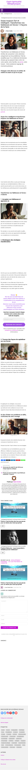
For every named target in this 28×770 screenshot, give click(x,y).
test (3, 745)
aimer (3, 729)
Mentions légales (4, 722)
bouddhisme (9, 732)
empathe (9, 734)
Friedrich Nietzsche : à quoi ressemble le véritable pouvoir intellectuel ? (12, 548)
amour (8, 729)
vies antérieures (9, 745)
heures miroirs (5, 736)
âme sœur (13, 747)
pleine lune (19, 738)
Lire (3, 526)
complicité (22, 732)
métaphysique (21, 736)
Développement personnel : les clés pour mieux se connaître (13, 519)
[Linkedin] (13, 460)
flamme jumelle (22, 734)
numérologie (4, 738)
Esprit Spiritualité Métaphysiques (14, 3)
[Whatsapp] (23, 460)
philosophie (12, 738)
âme (24, 745)
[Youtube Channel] (16, 713)
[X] (8, 460)
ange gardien (14, 729)
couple (3, 734)
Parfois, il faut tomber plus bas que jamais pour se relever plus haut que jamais (13, 522)
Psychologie (5, 462)
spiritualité (15, 742)
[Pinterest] (18, 460)
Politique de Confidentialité (7, 718)
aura (3, 732)
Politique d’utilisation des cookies (8, 759)
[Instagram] (7, 713)
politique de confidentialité (11, 330)
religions (17, 740)
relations (11, 740)
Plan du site (3, 764)
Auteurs (2, 755)
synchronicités (22, 742)
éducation (19, 747)
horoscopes (13, 736)
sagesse (23, 740)
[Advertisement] (14, 657)
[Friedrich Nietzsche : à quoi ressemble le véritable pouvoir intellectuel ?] (14, 537)
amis (21, 62)
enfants (15, 734)
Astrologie (22, 729)
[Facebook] (3, 460)
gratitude (3, 112)
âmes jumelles (5, 747)
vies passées (18, 745)
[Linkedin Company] (13, 713)
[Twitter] (5, 713)
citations (16, 732)
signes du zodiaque (6, 742)
